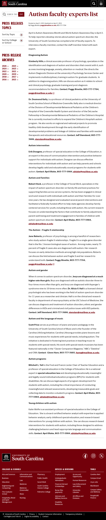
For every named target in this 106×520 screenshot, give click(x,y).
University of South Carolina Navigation (101, 4)
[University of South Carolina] (22, 457)
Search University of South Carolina (94, 4)
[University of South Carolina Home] (14, 3)
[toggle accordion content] (21, 35)
